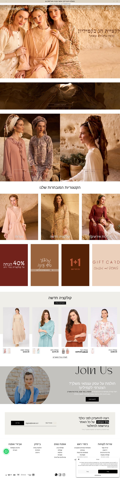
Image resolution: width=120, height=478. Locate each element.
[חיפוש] (103, 8)
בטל (88, 471)
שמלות (60, 450)
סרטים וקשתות (15, 448)
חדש (89, 8)
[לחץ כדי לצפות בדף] (60, 39)
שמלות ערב (60, 448)
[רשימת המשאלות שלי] (110, 8)
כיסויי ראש (72, 8)
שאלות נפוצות (105, 455)
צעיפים (82, 450)
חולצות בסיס (37, 448)
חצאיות (60, 455)
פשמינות (82, 455)
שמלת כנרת (113, 350)
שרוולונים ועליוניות (60, 457)
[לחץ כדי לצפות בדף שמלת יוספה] (16, 327)
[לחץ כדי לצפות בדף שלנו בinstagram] (64, 474)
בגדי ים (78, 8)
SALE (58, 8)
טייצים (38, 452)
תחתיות (37, 450)
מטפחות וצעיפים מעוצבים (82, 448)
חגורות (15, 450)
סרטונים (46, 8)
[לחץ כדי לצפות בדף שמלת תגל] (74, 327)
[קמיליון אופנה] (14, 8)
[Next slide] (6, 1)
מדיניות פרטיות (98, 475)
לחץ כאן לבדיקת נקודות (56, 4)
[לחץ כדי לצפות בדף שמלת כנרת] (104, 327)
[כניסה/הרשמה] (106, 8)
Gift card (52, 8)
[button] (79, 459)
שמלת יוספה (24, 350)
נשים (84, 8)
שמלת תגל (84, 350)
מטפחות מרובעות (82, 452)
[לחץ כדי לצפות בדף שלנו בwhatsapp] (56, 474)
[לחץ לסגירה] (117, 1)
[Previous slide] (114, 1)
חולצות (60, 452)
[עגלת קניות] (114, 8)
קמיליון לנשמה (39, 8)
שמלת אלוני (54, 350)
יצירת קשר (105, 448)
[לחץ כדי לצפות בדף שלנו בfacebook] (60, 474)
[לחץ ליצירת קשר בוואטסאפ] (6, 473)
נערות (64, 8)
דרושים (105, 450)
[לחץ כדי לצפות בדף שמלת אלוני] (45, 327)
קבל (108, 471)
